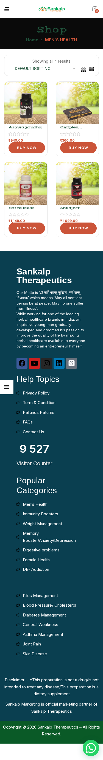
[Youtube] (34, 363)
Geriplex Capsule (69, 129)
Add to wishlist (38, 105)
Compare (38, 114)
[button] (95, 9)
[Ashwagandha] (25, 103)
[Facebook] (21, 363)
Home (32, 39)
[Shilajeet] (77, 183)
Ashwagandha (25, 127)
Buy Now (27, 147)
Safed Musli (21, 208)
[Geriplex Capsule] (77, 103)
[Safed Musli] (25, 183)
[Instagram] (46, 363)
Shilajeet (69, 208)
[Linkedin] (59, 363)
